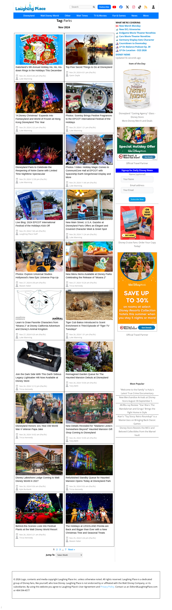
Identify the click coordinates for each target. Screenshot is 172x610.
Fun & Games (119, 15)
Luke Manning (25, 78)
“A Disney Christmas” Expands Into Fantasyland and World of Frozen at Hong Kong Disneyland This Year (38, 119)
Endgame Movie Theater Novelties (137, 32)
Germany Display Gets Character (136, 39)
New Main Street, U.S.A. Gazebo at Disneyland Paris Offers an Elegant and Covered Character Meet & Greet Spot (87, 225)
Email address (137, 185)
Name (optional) (137, 174)
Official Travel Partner (137, 163)
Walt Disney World (49, 15)
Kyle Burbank (25, 489)
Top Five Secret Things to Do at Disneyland (89, 67)
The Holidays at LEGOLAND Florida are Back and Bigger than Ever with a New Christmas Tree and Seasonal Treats (87, 529)
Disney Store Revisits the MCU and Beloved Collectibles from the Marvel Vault (137, 431)
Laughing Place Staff (28, 234)
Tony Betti (73, 386)
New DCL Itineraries (129, 29)
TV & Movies (100, 15)
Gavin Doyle (74, 75)
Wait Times (82, 15)
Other (68, 15)
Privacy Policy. (108, 586)
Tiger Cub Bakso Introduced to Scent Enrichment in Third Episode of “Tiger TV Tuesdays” (87, 325)
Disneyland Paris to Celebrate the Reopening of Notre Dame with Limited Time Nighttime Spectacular (36, 170)
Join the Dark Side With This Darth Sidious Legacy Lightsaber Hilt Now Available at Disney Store (38, 377)
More (146, 15)
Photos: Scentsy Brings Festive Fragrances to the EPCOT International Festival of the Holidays (89, 119)
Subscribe (104, 7)
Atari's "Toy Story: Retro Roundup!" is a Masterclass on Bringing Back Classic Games (137, 420)
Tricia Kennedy (76, 285)
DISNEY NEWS (123, 54)
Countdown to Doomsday (133, 43)
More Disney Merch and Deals (137, 120)
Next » (71, 549)
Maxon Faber (25, 285)
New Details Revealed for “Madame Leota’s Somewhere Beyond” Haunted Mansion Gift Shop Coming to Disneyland (89, 429)
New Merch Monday (130, 25)
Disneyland (29, 15)
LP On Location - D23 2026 (133, 50)
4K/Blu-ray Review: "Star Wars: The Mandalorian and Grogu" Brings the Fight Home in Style (137, 409)
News (134, 15)
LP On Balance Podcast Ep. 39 (134, 46)
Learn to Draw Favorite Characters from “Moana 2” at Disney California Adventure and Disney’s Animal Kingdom (38, 325)
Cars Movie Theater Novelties (134, 36)
